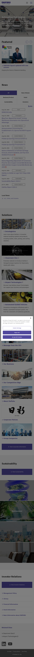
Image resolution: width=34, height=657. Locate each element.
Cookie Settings (17, 328)
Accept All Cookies (17, 337)
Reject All (17, 332)
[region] (17, 328)
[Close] (31, 318)
